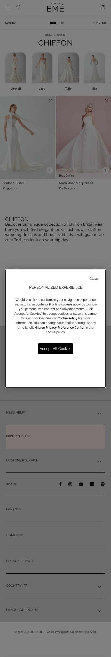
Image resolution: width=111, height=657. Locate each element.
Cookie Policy (67, 318)
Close (94, 279)
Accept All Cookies (56, 349)
